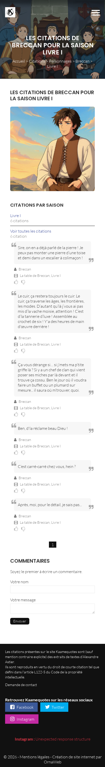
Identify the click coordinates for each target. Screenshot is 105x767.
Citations (37, 61)
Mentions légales (34, 756)
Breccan (82, 61)
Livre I (15, 215)
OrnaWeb (52, 761)
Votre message (23, 599)
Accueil (18, 61)
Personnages (60, 61)
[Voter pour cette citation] (17, 282)
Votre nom (19, 581)
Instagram (25, 719)
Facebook (25, 707)
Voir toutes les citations (30, 231)
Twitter (57, 707)
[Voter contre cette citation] (24, 282)
